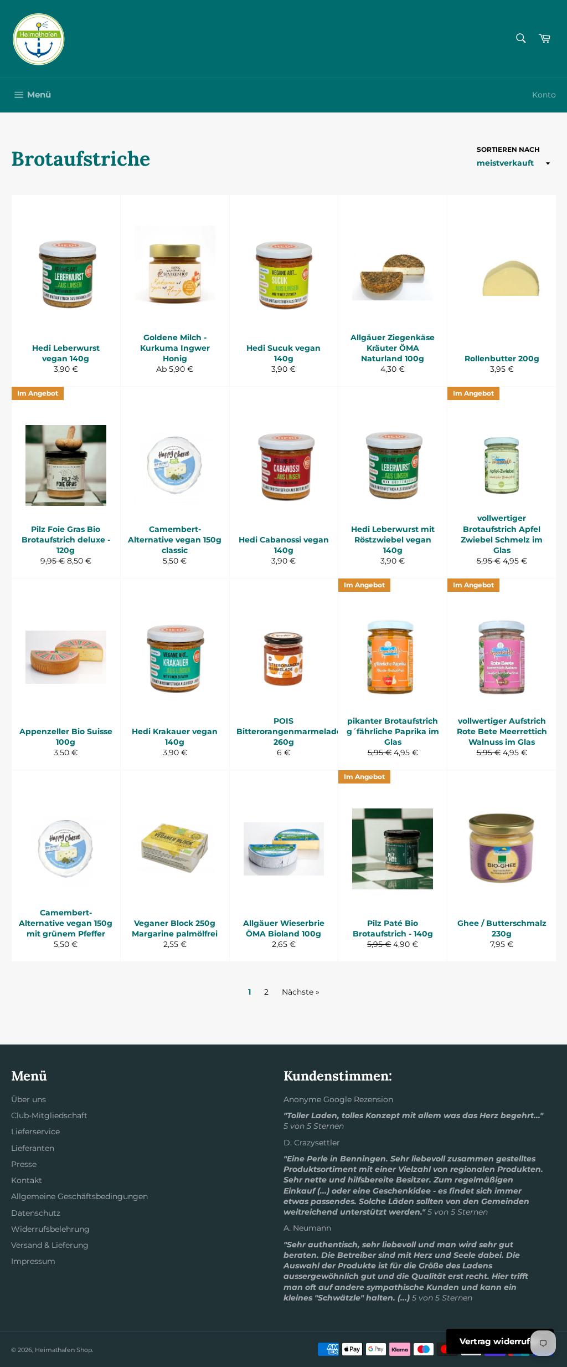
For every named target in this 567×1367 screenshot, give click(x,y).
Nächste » (300, 992)
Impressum (33, 1261)
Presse (24, 1164)
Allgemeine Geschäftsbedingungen (79, 1196)
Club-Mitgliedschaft (49, 1115)
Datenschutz (35, 1213)
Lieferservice (35, 1131)
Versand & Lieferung (50, 1245)
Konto (544, 95)
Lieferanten (32, 1148)
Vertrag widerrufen (500, 1341)
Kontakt (26, 1180)
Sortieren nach (508, 149)
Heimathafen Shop (63, 1350)
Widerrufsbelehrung (50, 1229)
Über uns (28, 1099)
